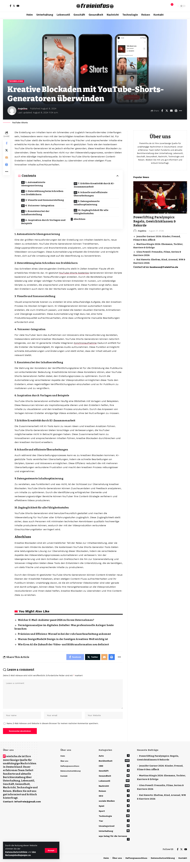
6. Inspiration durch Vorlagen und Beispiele (43, 222)
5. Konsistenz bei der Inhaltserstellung (35, 213)
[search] (175, 5)
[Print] (176, 110)
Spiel (114, 805)
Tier (114, 820)
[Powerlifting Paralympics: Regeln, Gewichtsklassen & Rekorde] (160, 197)
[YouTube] (18, 6)
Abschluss (79, 219)
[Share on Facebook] (162, 110)
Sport (114, 810)
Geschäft (114, 770)
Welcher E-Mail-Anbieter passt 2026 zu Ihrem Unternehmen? (56, 620)
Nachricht (114, 785)
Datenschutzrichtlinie (16, 852)
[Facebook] (10, 6)
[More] (180, 110)
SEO (114, 795)
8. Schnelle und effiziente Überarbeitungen (90, 194)
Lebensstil (114, 780)
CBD (114, 765)
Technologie (15, 81)
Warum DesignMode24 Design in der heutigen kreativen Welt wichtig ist (63, 639)
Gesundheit (114, 775)
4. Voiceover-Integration (39, 205)
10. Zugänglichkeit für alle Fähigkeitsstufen (91, 212)
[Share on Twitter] (167, 110)
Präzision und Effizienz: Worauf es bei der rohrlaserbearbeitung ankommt (64, 634)
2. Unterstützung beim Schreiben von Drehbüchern (42, 193)
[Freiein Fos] (95, 6)
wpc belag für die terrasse (114, 836)
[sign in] (6, 6)
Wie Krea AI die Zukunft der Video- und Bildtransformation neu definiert (63, 644)
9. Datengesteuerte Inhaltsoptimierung (87, 203)
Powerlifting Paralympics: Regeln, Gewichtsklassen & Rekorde (154, 221)
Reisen (114, 790)
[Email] (171, 110)
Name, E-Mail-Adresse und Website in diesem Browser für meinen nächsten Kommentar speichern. (53, 723)
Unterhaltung (114, 831)
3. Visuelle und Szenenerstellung (44, 200)
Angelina (22, 108)
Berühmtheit (114, 760)
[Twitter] (14, 6)
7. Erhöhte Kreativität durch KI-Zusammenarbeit (94, 185)
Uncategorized (114, 825)
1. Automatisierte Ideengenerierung (33, 184)
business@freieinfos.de (164, 267)
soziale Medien (114, 800)
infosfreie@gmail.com (27, 801)
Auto (114, 755)
